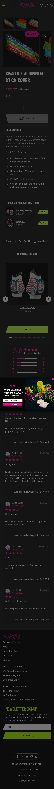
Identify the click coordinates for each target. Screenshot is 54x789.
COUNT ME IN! (13, 404)
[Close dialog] (53, 379)
